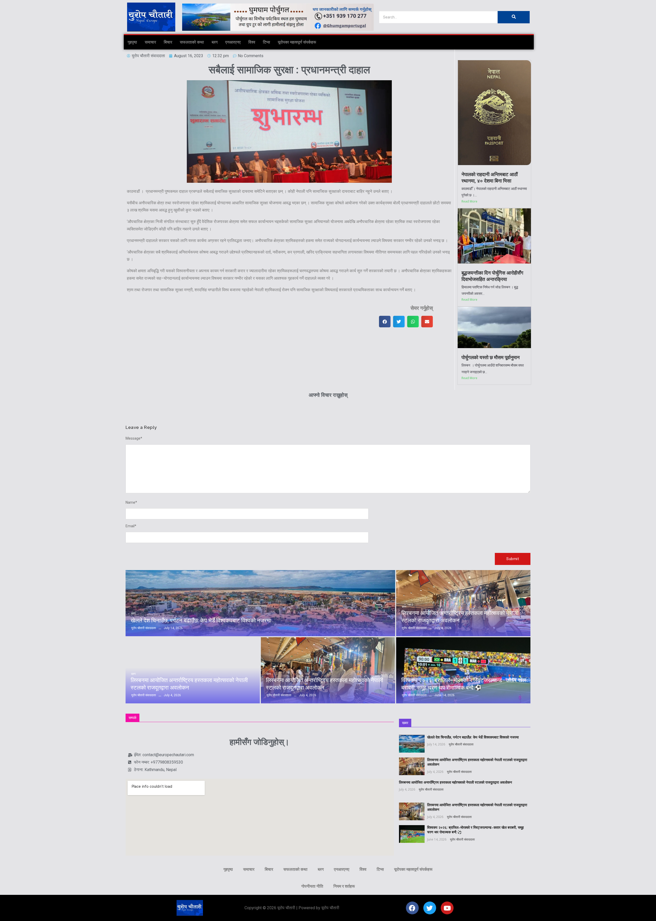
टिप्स (266, 42)
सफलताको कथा (192, 42)
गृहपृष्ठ (132, 42)
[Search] (514, 17)
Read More (469, 201)
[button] (385, 321)
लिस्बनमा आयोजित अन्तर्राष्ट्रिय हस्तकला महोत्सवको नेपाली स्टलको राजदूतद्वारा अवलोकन (459, 617)
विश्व (251, 42)
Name (131, 502)
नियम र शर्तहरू (344, 886)
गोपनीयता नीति (312, 886)
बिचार (168, 42)
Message (134, 438)
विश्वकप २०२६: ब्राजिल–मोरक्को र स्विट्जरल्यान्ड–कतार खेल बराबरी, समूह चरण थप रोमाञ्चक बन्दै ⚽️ (463, 684)
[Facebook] (412, 908)
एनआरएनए (233, 42)
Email (131, 526)
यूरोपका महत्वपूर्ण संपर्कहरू (297, 42)
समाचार (150, 42)
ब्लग (215, 42)
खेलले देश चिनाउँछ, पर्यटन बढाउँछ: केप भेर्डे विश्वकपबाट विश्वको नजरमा (201, 620)
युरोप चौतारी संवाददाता (461, 744)
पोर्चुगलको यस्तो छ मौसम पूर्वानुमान (491, 357)
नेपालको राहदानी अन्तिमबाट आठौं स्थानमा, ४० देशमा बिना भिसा (490, 177)
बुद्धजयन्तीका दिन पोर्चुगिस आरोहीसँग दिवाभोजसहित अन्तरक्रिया (492, 276)
